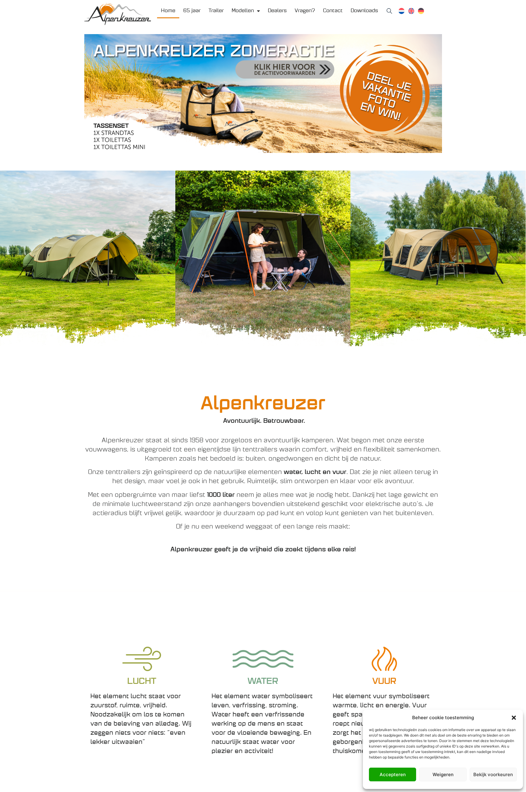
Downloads (364, 11)
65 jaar (192, 11)
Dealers (277, 11)
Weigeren (443, 774)
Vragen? (305, 11)
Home (168, 11)
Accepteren (393, 774)
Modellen (243, 11)
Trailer (216, 11)
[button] (514, 718)
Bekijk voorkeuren (493, 774)
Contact (333, 11)
